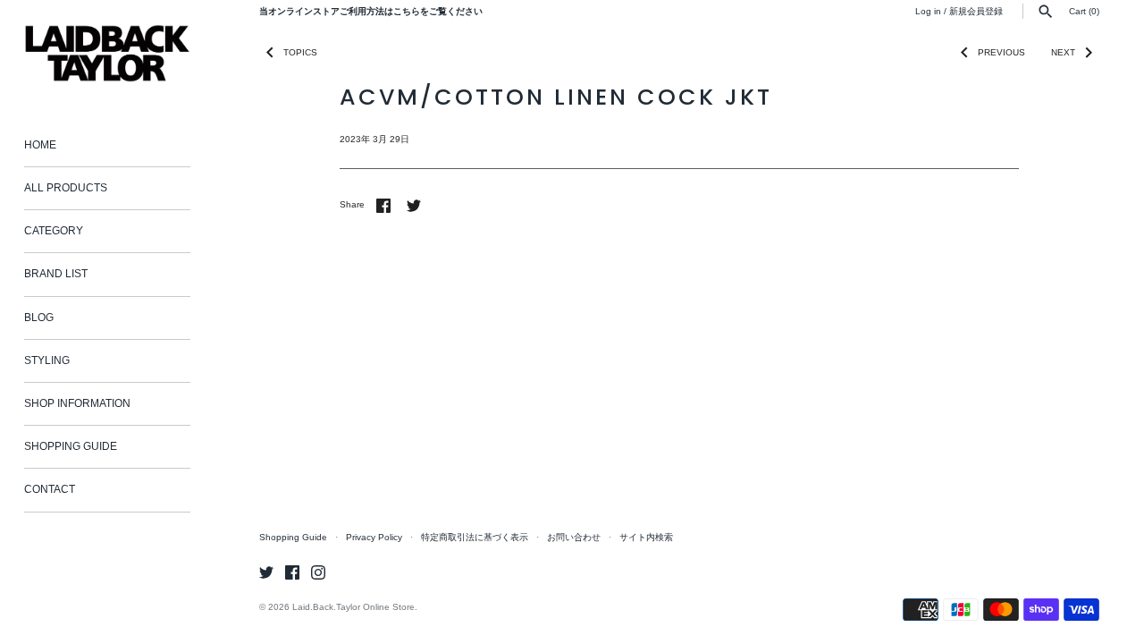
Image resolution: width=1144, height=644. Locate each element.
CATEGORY (53, 231)
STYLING (47, 360)
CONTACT (49, 489)
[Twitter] (266, 572)
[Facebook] (292, 572)
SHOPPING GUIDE (70, 446)
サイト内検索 (646, 537)
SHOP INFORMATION (77, 403)
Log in (928, 11)
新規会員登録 (976, 11)
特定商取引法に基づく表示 (474, 537)
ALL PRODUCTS (65, 188)
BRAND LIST (56, 273)
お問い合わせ (574, 537)
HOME (40, 145)
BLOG (39, 317)
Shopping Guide (293, 537)
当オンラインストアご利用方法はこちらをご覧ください (371, 11)
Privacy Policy (374, 537)
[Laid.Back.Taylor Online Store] (107, 53)
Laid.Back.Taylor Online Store (353, 607)
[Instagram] (318, 572)
